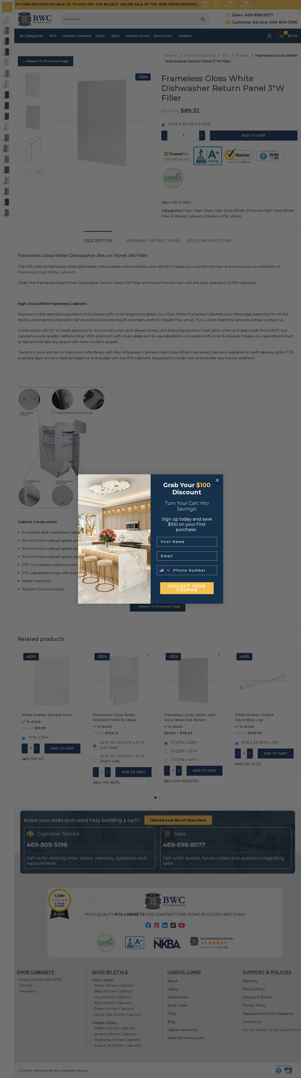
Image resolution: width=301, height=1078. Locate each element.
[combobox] (164, 570)
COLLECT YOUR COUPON (187, 588)
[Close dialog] (217, 480)
